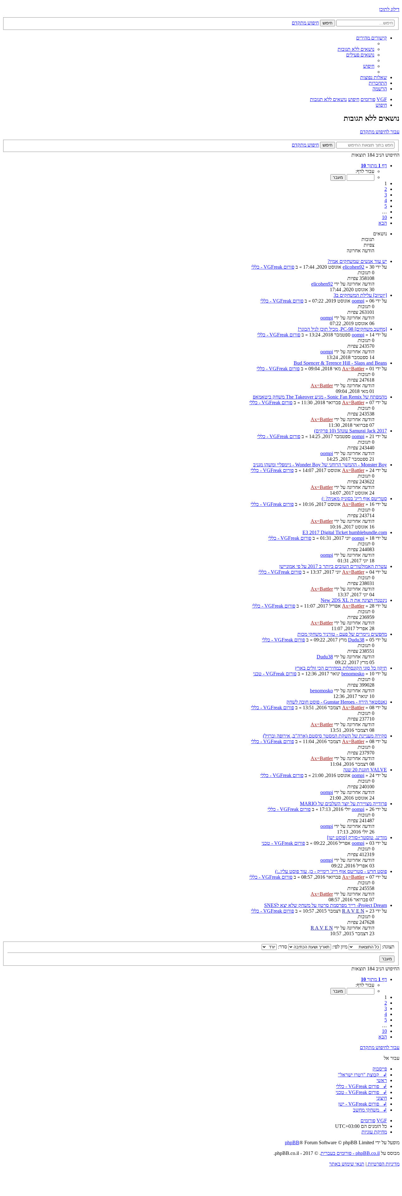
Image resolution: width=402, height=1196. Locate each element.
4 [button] (385, 200)
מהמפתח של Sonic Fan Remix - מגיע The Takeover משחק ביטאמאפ (320, 397)
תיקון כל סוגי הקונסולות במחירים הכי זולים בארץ (341, 668)
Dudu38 (356, 639)
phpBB (292, 1142)
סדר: (282, 946)
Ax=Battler (353, 368)
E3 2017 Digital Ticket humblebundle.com (344, 532)
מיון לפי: (339, 946)
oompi (358, 300)
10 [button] (384, 217)
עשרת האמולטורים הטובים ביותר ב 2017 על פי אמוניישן (333, 566)
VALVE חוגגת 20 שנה (365, 769)
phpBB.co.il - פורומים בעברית (350, 1153)
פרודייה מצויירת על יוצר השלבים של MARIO (343, 803)
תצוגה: (387, 946)
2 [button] (385, 189)
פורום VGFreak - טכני (274, 673)
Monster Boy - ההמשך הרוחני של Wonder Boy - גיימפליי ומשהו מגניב (320, 464)
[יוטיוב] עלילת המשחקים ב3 (360, 295)
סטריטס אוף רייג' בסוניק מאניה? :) (354, 498)
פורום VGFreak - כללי (272, 267)
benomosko (352, 673)
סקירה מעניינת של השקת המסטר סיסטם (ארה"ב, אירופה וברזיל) (325, 735)
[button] (374, 165)
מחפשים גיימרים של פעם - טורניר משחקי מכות (342, 634)
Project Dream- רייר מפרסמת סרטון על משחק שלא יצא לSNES (325, 905)
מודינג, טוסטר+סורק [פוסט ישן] (357, 837)
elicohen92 (353, 267)
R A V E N (353, 911)
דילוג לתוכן (389, 9)
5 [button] (385, 206)
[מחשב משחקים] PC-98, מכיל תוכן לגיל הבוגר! (342, 329)
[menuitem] (356, 49)
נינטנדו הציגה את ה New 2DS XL (354, 600)
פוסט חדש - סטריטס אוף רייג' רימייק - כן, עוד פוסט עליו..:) (331, 871)
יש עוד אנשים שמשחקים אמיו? (357, 261)
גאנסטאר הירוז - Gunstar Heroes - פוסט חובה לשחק (336, 702)
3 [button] (385, 194)
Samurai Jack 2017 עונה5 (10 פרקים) (350, 430)
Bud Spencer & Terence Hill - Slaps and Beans (340, 363)
